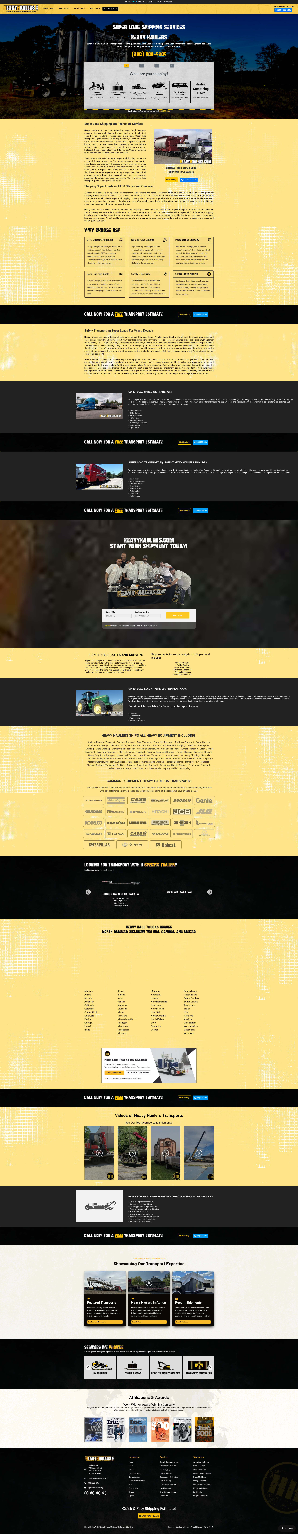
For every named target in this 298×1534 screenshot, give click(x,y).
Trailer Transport (116, 768)
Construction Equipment (202, 1473)
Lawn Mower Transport (149, 755)
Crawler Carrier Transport (123, 748)
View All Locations (94, 1474)
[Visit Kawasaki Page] (182, 833)
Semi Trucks (197, 1492)
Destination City (142, 612)
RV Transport (202, 761)
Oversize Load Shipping (152, 761)
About (131, 1466)
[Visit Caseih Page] (137, 833)
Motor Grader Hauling (98, 761)
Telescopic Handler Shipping (173, 765)
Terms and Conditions (176, 1527)
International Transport (168, 1484)
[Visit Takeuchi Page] (93, 833)
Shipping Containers (200, 1496)
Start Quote (170, 180)
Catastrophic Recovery (168, 1466)
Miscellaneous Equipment (202, 1484)
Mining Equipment (199, 1481)
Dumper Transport (189, 748)
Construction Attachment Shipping (168, 745)
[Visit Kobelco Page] (93, 822)
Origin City (110, 612)
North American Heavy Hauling (125, 761)
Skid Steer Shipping (126, 765)
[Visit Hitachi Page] (160, 811)
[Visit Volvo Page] (160, 833)
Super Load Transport (147, 765)
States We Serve (134, 1473)
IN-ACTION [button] (48, 8)
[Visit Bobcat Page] (166, 844)
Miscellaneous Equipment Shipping (140, 758)
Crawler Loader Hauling (148, 748)
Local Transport (165, 1488)
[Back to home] (21, 8)
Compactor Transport (139, 745)
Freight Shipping (166, 1473)
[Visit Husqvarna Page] (115, 811)
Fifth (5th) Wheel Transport (131, 752)
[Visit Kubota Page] (132, 844)
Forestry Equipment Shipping (160, 752)
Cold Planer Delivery (117, 745)
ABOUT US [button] (78, 8)
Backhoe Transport (126, 742)
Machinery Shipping (189, 755)
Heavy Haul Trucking (127, 755)
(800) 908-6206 (284, 10)
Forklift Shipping (184, 752)
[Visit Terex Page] (115, 833)
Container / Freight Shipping (118, 96)
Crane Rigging (165, 1469)
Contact (131, 1469)
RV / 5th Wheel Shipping (180, 96)
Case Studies (133, 1488)
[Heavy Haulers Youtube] (98, 1493)
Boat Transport (159, 96)
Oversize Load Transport (168, 1492)
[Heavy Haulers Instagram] (92, 1493)
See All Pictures (182, 1322)
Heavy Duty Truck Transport (101, 755)
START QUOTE (110, 8)
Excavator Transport (107, 752)
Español (131, 1496)
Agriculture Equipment (201, 1462)
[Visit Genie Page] (204, 800)
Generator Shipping (203, 752)
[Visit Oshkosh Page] (182, 822)
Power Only (164, 1496)
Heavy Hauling (165, 1481)
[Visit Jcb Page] (182, 811)
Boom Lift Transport (163, 742)
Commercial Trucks (200, 1469)
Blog (130, 1484)
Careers (131, 1492)
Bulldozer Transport (184, 742)
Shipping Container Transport (101, 765)
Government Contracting (169, 1477)
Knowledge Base (134, 1477)
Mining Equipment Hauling (109, 758)
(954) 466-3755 (114, 1072)
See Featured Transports (97, 1322)
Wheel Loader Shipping (159, 768)
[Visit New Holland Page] (160, 822)
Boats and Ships (199, 1466)
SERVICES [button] (63, 8)
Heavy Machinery (199, 1477)
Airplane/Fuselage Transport (101, 742)
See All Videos (137, 1322)
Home (131, 1462)
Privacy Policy (190, 1527)
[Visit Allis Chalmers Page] (93, 800)
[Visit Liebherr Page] (137, 822)
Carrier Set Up (208, 1527)
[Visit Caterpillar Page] (99, 844)
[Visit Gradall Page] (93, 811)
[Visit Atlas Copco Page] (115, 800)
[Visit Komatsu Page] (115, 822)
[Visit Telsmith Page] (204, 833)
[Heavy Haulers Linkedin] (104, 1493)
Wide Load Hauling (181, 768)
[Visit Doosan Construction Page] (182, 800)
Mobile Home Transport (170, 758)
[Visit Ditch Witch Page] (160, 800)
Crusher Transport (170, 748)
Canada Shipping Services (169, 1462)
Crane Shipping (103, 748)
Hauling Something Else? (201, 90)
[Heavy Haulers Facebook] (86, 1493)
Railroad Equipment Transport (180, 761)
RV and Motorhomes (200, 1488)
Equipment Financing (95, 1488)
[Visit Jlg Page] (204, 811)
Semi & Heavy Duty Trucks (138, 95)
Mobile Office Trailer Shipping (197, 758)
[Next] (209, 892)
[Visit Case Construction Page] (137, 800)
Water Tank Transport (136, 768)
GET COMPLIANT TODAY (138, 1072)
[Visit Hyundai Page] (137, 811)
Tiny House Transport (199, 765)
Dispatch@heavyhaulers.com (98, 1478)
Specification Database (137, 1481)
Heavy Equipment (97, 95)
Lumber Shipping (171, 755)
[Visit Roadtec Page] (204, 822)
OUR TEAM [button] (93, 8)
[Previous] (88, 892)
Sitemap (199, 1527)
